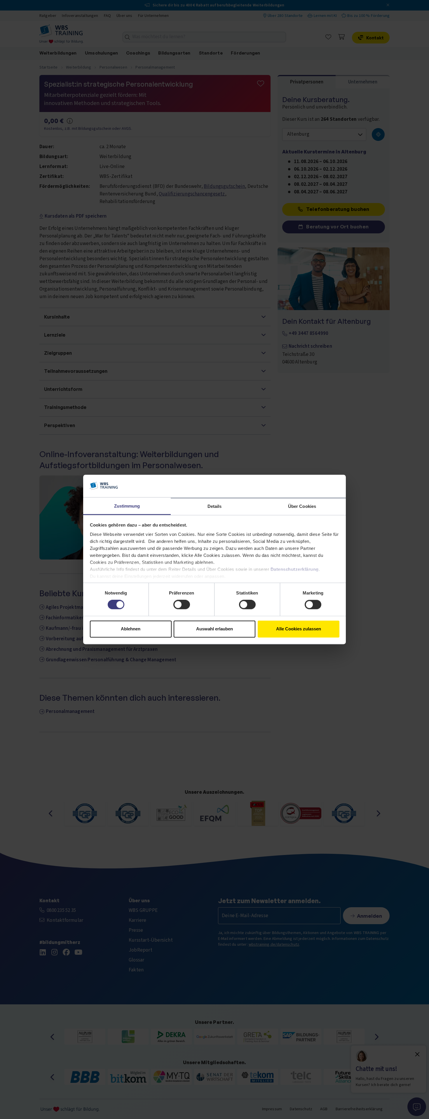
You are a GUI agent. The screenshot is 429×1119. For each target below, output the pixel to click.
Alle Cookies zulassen (298, 628)
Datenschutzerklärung (295, 569)
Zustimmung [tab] (127, 505)
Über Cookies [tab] (302, 506)
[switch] (181, 604)
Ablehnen (130, 628)
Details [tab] (214, 506)
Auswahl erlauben (214, 628)
